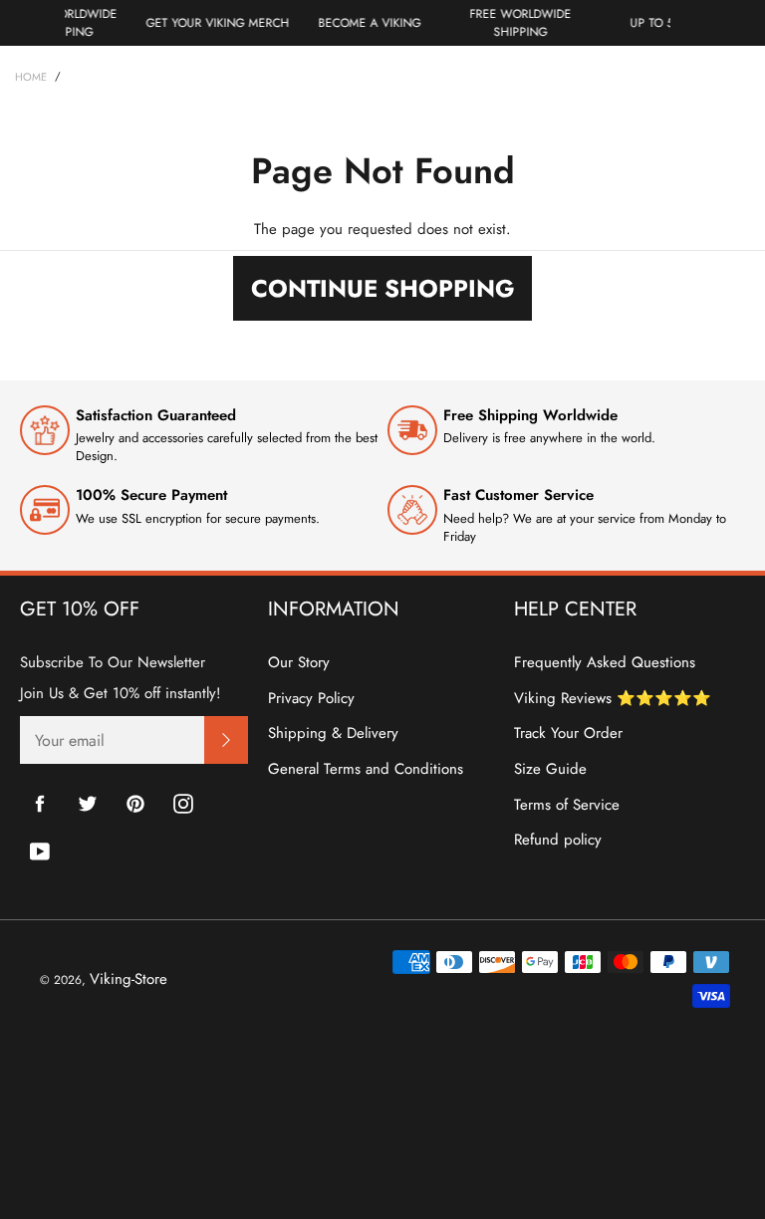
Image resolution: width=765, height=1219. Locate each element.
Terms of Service (567, 805)
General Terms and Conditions (365, 769)
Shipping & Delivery (333, 733)
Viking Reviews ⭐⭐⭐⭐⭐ (612, 698)
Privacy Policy (311, 698)
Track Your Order (568, 733)
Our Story (299, 662)
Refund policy (558, 840)
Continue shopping (383, 288)
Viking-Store (128, 979)
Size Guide (550, 769)
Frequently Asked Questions (604, 662)
